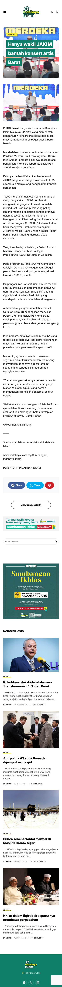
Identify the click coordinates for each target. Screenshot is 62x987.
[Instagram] (37, 982)
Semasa (12, 34)
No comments (39, 704)
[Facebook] (24, 982)
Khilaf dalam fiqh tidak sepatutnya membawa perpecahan (29, 918)
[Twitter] (31, 982)
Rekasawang (34, 973)
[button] (5, 12)
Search (56, 541)
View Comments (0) (31, 504)
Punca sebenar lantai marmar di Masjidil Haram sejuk (27, 841)
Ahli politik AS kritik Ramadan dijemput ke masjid (25, 760)
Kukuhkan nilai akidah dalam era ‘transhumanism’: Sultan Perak (27, 684)
